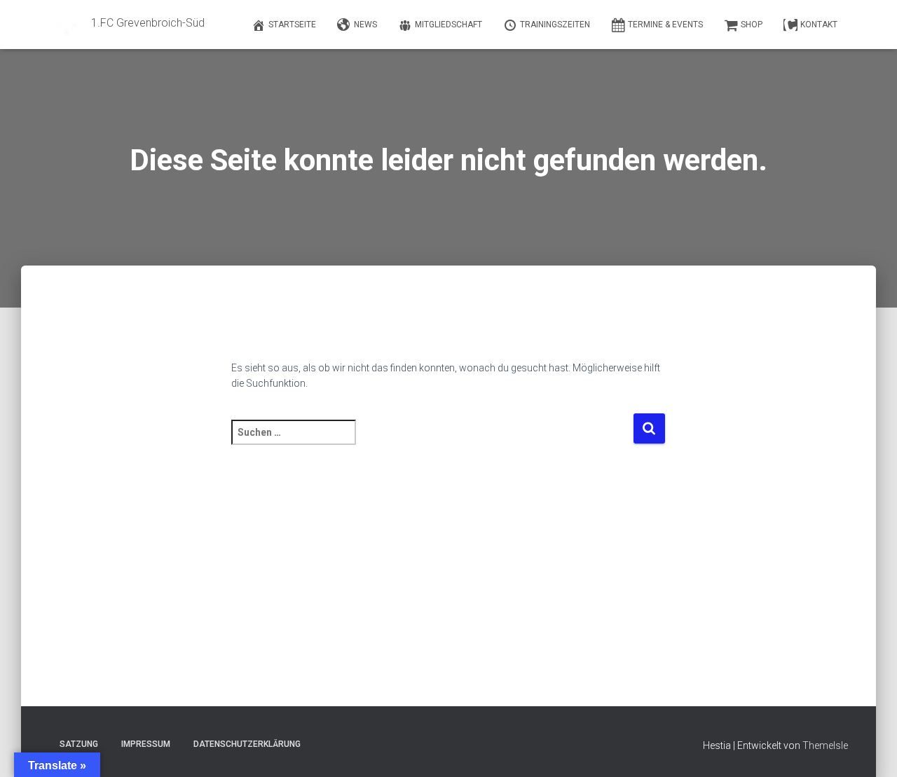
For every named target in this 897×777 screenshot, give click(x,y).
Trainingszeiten (555, 24)
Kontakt (818, 24)
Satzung (79, 744)
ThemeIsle (825, 745)
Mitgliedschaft (448, 24)
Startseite (292, 24)
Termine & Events (665, 24)
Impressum (145, 744)
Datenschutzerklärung (247, 744)
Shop (751, 24)
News (365, 24)
